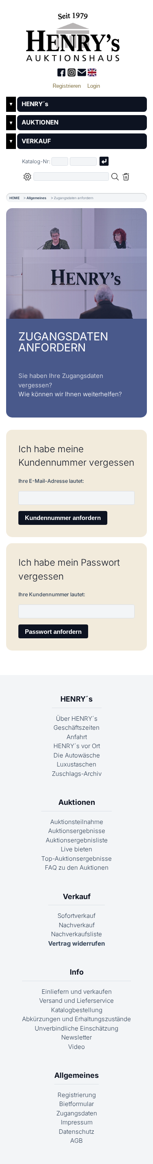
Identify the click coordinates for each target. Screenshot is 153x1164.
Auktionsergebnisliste (77, 840)
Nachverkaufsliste (76, 934)
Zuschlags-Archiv (77, 773)
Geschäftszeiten (76, 727)
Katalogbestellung (76, 1010)
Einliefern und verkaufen (77, 991)
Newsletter (76, 1037)
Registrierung (77, 1095)
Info (77, 972)
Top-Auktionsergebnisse (76, 858)
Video (76, 1047)
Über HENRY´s (77, 718)
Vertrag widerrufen (76, 943)
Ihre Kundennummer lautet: (51, 594)
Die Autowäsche (76, 755)
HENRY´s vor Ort (76, 746)
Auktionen (76, 802)
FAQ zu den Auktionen (77, 867)
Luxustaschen (76, 764)
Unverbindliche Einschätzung (76, 1028)
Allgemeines (37, 198)
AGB (76, 1140)
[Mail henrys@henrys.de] (83, 74)
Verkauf (77, 896)
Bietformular (76, 1104)
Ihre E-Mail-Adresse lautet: (51, 481)
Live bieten (76, 849)
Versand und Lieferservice (76, 1000)
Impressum (77, 1122)
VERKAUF (36, 141)
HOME (14, 198)
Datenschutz (76, 1131)
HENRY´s (35, 104)
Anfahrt (77, 737)
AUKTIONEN (40, 122)
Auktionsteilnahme (76, 822)
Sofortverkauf (76, 916)
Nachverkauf (77, 925)
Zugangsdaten (76, 1113)
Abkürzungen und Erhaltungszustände (76, 1019)
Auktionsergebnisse (76, 831)
